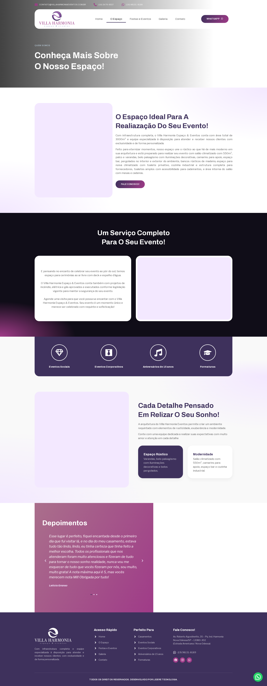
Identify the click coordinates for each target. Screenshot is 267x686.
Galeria (163, 18)
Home (99, 18)
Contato (180, 18)
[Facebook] (221, 4)
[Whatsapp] (231, 4)
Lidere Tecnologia (165, 679)
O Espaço (116, 18)
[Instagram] (226, 4)
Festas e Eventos (140, 18)
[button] (91, 594)
